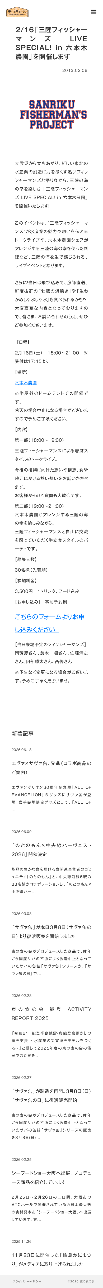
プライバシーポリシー (26, 1281)
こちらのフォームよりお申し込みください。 (50, 623)
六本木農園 (26, 382)
